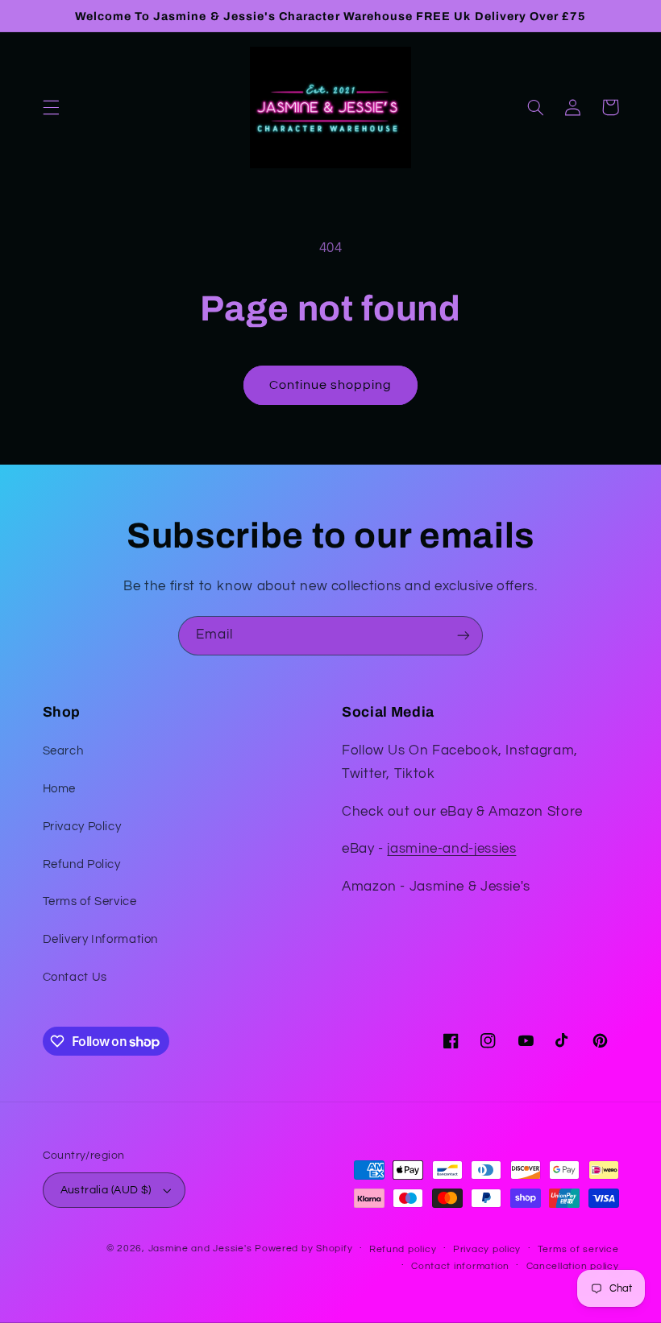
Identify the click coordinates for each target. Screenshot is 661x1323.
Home (60, 789)
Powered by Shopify (303, 1248)
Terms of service (578, 1249)
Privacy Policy (82, 827)
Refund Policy (82, 864)
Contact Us (75, 977)
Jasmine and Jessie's (200, 1248)
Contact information (460, 1266)
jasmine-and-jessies (451, 848)
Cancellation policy (572, 1266)
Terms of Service (90, 901)
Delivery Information (101, 939)
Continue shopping (331, 384)
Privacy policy (487, 1249)
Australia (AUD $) (106, 1190)
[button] (50, 107)
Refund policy (403, 1249)
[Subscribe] (463, 635)
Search (63, 751)
